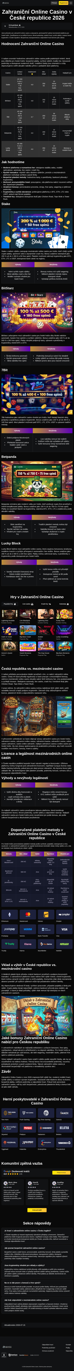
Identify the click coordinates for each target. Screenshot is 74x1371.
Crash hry (44, 604)
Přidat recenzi (61, 1172)
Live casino (26, 604)
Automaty (62, 604)
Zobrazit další (37, 1210)
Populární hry (8, 604)
